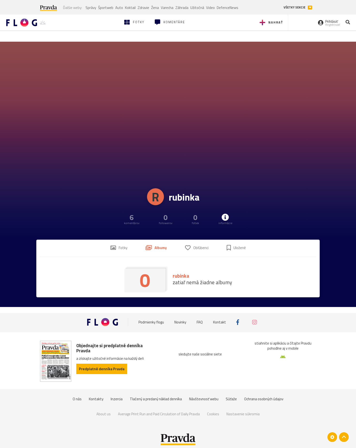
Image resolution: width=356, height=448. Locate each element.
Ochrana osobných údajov (263, 398)
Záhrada (181, 7)
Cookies (213, 414)
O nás (77, 398)
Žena (155, 7)
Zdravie (143, 7)
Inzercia (117, 398)
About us (103, 414)
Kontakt (219, 322)
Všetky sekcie (295, 7)
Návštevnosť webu (203, 398)
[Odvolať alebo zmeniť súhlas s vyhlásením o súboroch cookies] (332, 437)
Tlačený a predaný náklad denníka (156, 398)
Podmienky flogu (151, 322)
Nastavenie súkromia (243, 414)
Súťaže (231, 398)
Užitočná (197, 7)
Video (210, 7)
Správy (90, 7)
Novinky (180, 322)
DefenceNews (227, 7)
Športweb (105, 7)
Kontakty (96, 398)
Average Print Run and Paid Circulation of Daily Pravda (159, 414)
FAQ (200, 322)
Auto (119, 7)
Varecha (167, 7)
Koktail (130, 7)
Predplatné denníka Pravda (101, 369)
